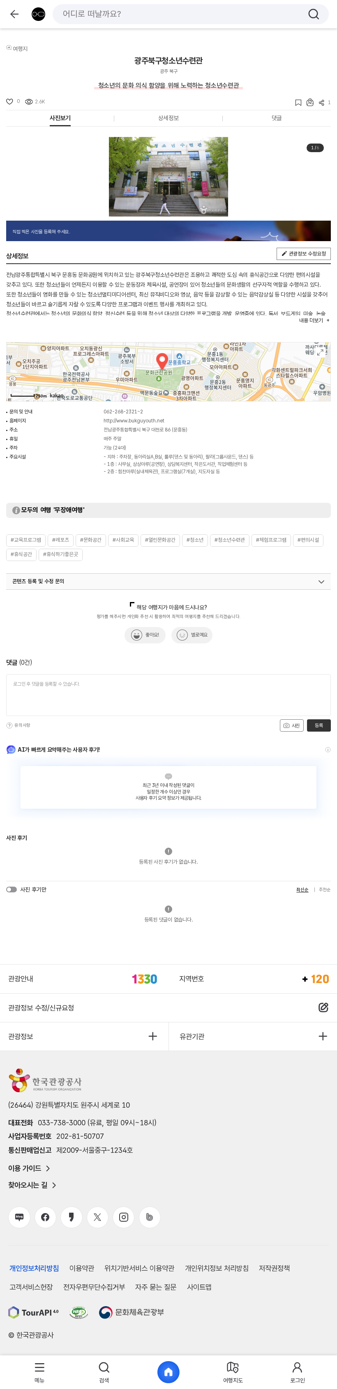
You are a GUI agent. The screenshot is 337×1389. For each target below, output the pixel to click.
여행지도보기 (320, 352)
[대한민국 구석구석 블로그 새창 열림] (19, 1217)
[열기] (321, 582)
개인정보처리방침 (34, 1268)
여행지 (20, 49)
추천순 (325, 889)
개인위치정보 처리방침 (217, 1268)
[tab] (40, 1372)
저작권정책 (274, 1268)
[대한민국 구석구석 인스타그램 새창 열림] (123, 1217)
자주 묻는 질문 (155, 1287)
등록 (319, 725)
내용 (311, 320)
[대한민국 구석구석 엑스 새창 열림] (97, 1217)
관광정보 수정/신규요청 (41, 1008)
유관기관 (192, 1036)
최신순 (302, 889)
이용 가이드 (24, 1168)
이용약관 (81, 1268)
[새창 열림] (33, 1312)
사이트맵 (199, 1287)
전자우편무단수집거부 (94, 1287)
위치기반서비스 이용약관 (139, 1268)
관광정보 (20, 1036)
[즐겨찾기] (295, 103)
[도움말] (9, 725)
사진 (295, 726)
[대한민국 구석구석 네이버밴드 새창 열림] (150, 1217)
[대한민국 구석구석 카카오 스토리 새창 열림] (71, 1217)
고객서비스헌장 (31, 1287)
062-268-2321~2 (123, 412)
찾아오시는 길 (27, 1185)
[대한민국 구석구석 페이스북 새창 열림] (45, 1217)
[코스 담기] (307, 102)
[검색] (313, 14)
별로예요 (199, 635)
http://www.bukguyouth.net (134, 421)
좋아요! (152, 635)
